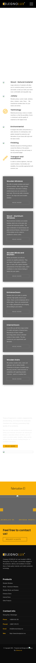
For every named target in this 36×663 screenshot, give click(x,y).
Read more (17, 202)
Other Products (7, 600)
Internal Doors (7, 597)
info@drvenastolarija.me (16, 629)
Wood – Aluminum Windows (10, 586)
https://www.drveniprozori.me (18, 633)
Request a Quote (13, 539)
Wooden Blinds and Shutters (11, 590)
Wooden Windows (8, 583)
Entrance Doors (7, 593)
